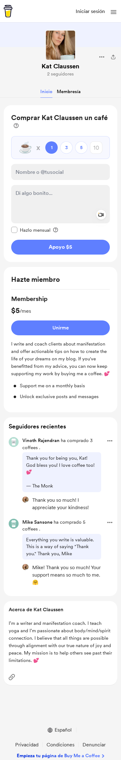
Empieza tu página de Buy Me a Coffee (58, 755)
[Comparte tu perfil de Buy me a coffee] (113, 57)
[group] (60, 347)
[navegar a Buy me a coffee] (8, 11)
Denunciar (94, 745)
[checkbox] (31, 230)
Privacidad (26, 745)
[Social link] (12, 677)
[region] (60, 183)
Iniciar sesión (90, 11)
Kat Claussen (60, 66)
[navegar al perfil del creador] (60, 45)
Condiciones (60, 745)
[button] (113, 12)
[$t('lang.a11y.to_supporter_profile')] (25, 499)
